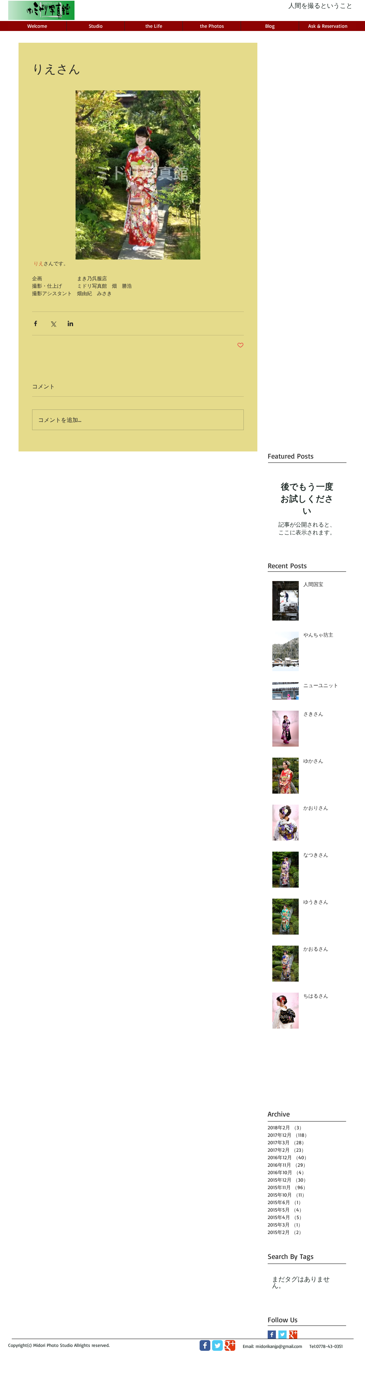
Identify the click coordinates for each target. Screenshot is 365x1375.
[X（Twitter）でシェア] (53, 323)
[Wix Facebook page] (205, 1345)
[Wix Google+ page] (230, 1345)
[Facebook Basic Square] (272, 1334)
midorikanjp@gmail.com (279, 1346)
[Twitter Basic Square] (282, 1334)
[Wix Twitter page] (217, 1345)
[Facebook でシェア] (35, 323)
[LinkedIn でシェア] (70, 323)
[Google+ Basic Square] (293, 1334)
